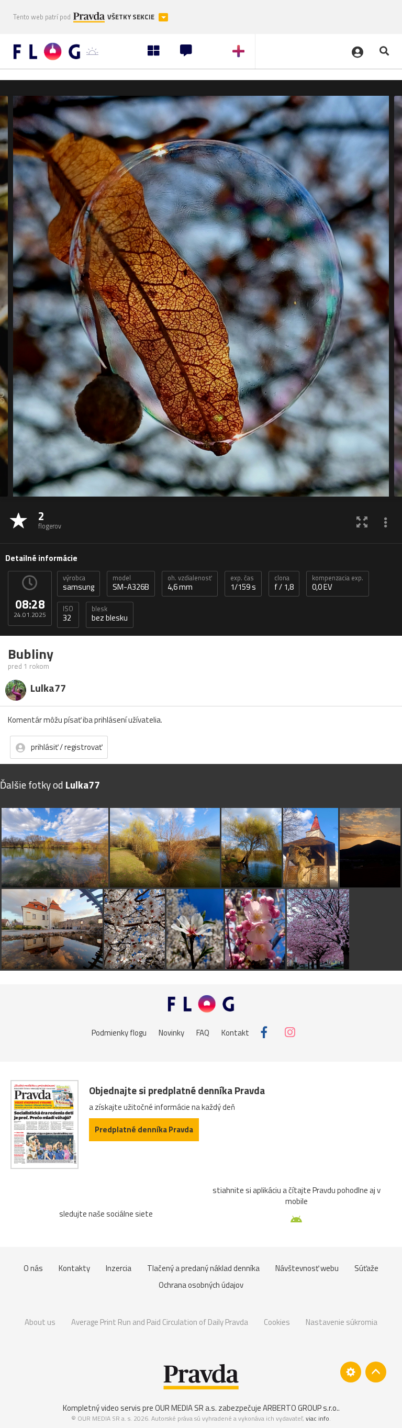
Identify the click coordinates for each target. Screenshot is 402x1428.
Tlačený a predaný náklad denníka (203, 1268)
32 (68, 614)
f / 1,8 (284, 583)
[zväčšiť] (361, 521)
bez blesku (110, 614)
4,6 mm (190, 583)
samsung (78, 583)
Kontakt (235, 1032)
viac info (317, 1418)
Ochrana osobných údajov (201, 1284)
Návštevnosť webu (307, 1268)
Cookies (277, 1322)
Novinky (171, 1032)
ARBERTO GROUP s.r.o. (300, 1408)
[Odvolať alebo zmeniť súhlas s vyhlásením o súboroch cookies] (350, 1372)
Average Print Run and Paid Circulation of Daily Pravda (159, 1322)
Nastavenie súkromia (341, 1322)
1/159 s (243, 583)
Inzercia (118, 1268)
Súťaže (366, 1268)
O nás (33, 1268)
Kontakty (74, 1268)
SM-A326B (131, 583)
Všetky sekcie (131, 17)
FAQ (202, 1032)
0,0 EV (337, 583)
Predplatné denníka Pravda (144, 1129)
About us (40, 1322)
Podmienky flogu (119, 1032)
